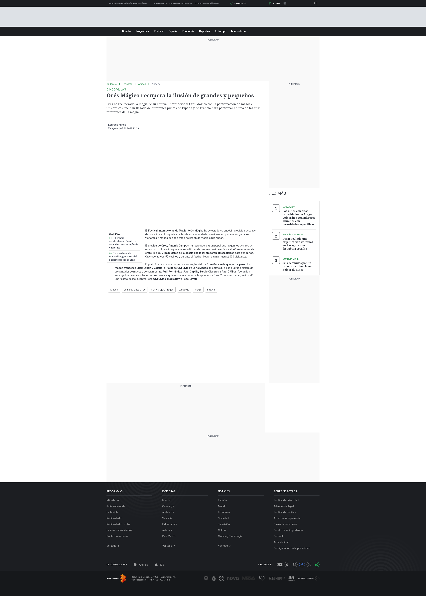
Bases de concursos (285, 524)
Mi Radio (276, 3)
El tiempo (220, 31)
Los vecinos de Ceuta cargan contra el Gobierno (172, 3)
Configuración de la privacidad (292, 548)
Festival (211, 289)
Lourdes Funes (117, 124)
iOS (161, 564)
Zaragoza (184, 289)
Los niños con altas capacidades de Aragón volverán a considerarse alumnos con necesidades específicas (299, 217)
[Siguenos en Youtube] (280, 564)
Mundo (222, 506)
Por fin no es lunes (117, 536)
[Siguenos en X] (309, 564)
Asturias (167, 530)
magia (198, 289)
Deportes (204, 31)
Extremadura (169, 524)
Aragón (142, 84)
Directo (126, 31)
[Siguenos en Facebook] (302, 564)
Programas (142, 31)
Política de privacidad (286, 500)
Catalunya (168, 506)
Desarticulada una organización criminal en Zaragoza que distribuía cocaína (298, 243)
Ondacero (111, 84)
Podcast (159, 31)
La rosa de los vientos (119, 530)
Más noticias (238, 31)
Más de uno (113, 500)
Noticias (156, 84)
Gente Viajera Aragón (162, 289)
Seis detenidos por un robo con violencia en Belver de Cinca (297, 266)
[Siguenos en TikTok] (287, 564)
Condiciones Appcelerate (288, 530)
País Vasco (168, 536)
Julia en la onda (115, 506)
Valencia (167, 518)
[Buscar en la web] (316, 3)
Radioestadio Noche (118, 524)
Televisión (224, 524)
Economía (188, 31)
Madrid (166, 500)
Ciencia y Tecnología (230, 536)
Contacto (279, 536)
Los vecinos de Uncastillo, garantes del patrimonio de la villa (123, 256)
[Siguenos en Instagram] (295, 564)
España (173, 31)
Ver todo (111, 545)
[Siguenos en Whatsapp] (317, 564)
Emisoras (127, 84)
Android (143, 564)
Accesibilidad (281, 542)
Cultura (222, 530)
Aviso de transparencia (287, 518)
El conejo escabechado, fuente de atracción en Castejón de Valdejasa (123, 242)
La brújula (112, 512)
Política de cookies (285, 512)
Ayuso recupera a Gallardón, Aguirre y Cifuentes (128, 3)
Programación (240, 3)
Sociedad (223, 518)
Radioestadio (114, 518)
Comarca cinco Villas (134, 289)
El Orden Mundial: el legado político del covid (213, 3)
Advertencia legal (284, 506)
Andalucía (168, 512)
